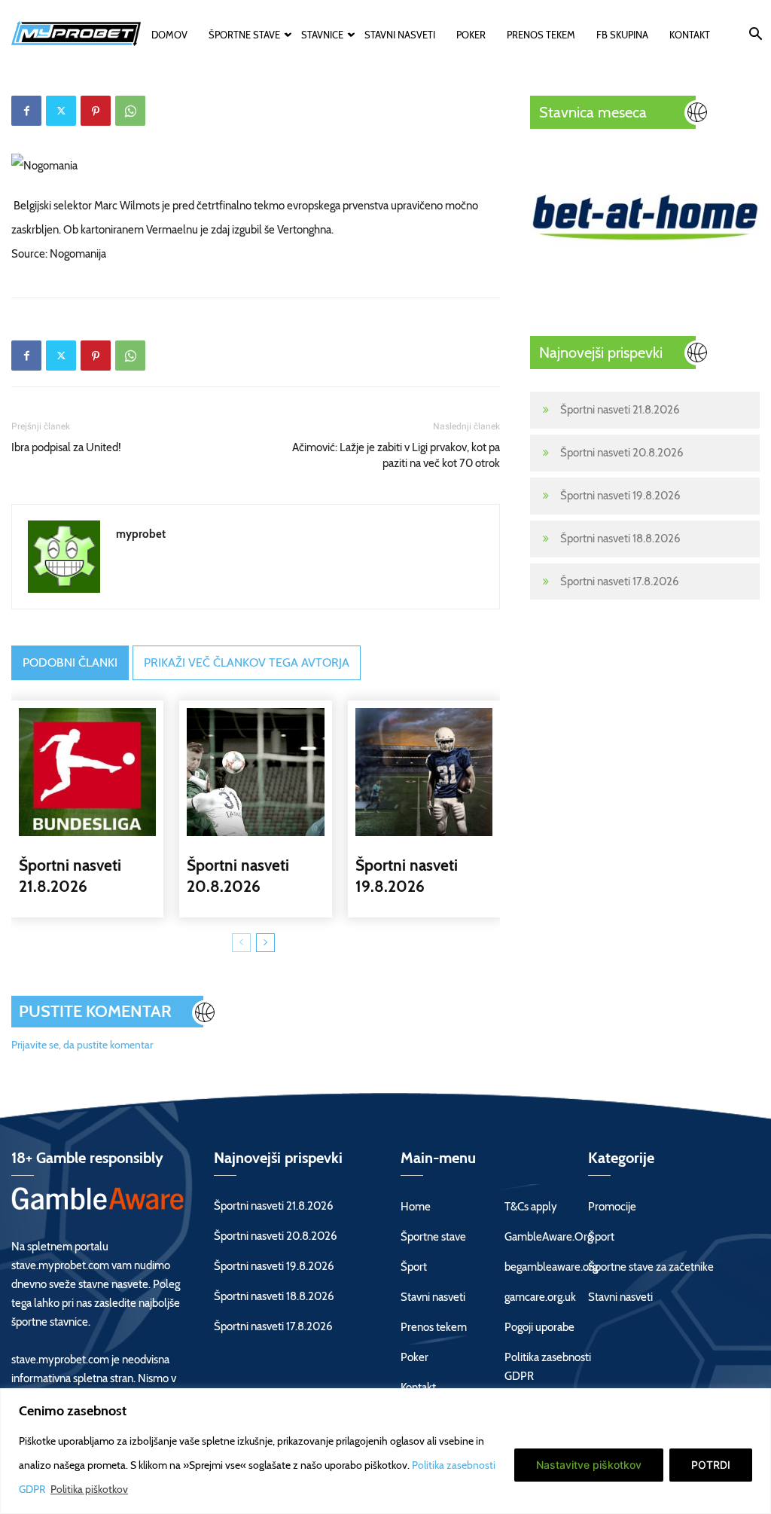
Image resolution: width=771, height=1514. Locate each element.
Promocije (612, 1206)
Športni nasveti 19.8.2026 (620, 495)
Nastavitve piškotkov (588, 1464)
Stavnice (322, 35)
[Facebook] (26, 111)
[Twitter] (61, 111)
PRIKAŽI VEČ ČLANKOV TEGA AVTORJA (246, 662)
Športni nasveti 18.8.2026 (620, 538)
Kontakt (689, 35)
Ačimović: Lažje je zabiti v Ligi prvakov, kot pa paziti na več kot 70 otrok (396, 455)
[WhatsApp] (130, 111)
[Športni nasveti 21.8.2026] (87, 772)
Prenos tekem (541, 35)
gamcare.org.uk (540, 1297)
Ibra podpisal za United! (66, 447)
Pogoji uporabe (539, 1327)
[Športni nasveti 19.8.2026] (423, 772)
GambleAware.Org (548, 1237)
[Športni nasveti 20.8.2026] (255, 772)
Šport (414, 1267)
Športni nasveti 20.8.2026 (622, 452)
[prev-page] (241, 942)
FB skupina (622, 35)
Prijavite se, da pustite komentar (82, 1045)
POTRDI (710, 1464)
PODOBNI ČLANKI (70, 662)
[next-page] (265, 942)
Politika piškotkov (89, 1489)
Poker (471, 35)
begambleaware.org (551, 1267)
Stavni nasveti (399, 35)
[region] (385, 1451)
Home (416, 1206)
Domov (169, 35)
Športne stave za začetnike (651, 1267)
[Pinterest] (96, 111)
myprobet (141, 534)
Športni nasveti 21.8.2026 (620, 410)
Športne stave (244, 35)
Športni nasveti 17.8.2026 (619, 581)
